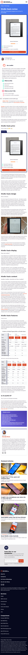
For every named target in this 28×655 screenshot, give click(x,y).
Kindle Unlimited (4, 309)
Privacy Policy (3, 639)
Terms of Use (9, 639)
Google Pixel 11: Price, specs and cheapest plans (10, 477)
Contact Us (3, 576)
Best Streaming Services (6, 628)
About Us (3, 574)
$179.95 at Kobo (9, 365)
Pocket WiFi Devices (5, 633)
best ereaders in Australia (19, 102)
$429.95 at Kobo (24, 365)
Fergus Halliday (5, 475)
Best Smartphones (5, 626)
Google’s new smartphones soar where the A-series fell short (13, 497)
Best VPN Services (5, 631)
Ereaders (3, 106)
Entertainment (4, 601)
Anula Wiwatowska (5, 515)
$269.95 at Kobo (19, 365)
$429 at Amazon (24, 338)
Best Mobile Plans (4, 623)
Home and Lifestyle (5, 606)
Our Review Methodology (6, 579)
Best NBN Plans (4, 620)
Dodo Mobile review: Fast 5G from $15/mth (13, 517)
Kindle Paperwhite (8, 244)
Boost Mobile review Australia (9, 536)
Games (2, 609)
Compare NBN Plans (5, 618)
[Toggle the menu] (26, 2)
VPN (2, 612)
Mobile (2, 596)
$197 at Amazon (11, 338)
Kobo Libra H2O (4, 408)
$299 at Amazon (17, 338)
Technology (6, 5)
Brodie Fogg (4, 534)
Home (2, 5)
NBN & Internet (4, 598)
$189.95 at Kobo (14, 365)
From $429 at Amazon (14, 51)
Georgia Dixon (9, 58)
